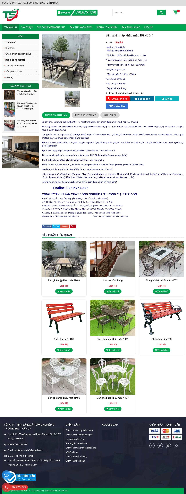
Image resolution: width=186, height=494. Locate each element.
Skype (168, 98)
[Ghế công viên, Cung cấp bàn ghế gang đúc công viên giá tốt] (10, 15)
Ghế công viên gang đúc (51, 27)
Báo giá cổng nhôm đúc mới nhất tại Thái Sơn (27, 92)
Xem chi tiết (64, 291)
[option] (72, 98)
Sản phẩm (121, 93)
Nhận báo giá (117, 105)
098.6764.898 (85, 12)
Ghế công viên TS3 (162, 339)
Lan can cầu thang (113, 280)
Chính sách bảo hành (75, 461)
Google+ (64, 226)
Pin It (73, 226)
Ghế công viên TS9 (64, 339)
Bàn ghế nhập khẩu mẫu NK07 (113, 397)
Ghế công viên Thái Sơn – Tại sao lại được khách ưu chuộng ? (27, 123)
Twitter (56, 226)
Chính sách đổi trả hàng (76, 456)
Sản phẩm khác (131, 27)
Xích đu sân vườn (106, 27)
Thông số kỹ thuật (85, 115)
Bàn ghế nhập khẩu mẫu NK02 (161, 280)
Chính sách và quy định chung (79, 430)
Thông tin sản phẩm (56, 115)
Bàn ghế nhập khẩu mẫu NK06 (64, 397)
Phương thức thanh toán (77, 443)
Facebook (144, 98)
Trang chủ (10, 27)
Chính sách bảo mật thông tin (79, 435)
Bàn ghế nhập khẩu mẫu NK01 (113, 339)
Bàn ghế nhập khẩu (135, 93)
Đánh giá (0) (110, 115)
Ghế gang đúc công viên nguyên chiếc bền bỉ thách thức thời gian (27, 106)
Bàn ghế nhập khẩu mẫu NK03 (64, 280)
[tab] (56, 115)
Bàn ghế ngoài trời (81, 27)
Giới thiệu (27, 27)
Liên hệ (148, 27)
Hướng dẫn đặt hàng (75, 439)
